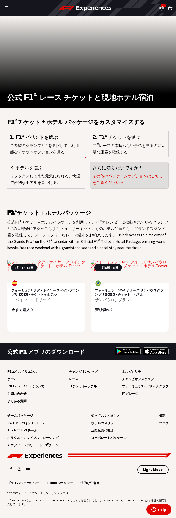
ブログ (164, 423)
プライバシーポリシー (23, 482)
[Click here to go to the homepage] (85, 8)
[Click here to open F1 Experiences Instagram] (19, 469)
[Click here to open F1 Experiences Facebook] (11, 469)
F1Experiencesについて (25, 386)
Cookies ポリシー (60, 482)
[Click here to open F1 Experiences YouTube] (28, 469)
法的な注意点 (90, 482)
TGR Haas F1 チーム (22, 430)
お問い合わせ (17, 393)
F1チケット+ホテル (83, 386)
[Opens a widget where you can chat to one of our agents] (158, 510)
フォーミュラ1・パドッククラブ (145, 386)
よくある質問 (17, 400)
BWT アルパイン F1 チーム (26, 423)
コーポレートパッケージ (108, 437)
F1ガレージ (130, 393)
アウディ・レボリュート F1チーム (32, 445)
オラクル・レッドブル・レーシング (33, 437)
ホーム (12, 378)
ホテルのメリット (104, 423)
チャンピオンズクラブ (138, 378)
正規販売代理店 (102, 430)
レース (73, 378)
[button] (163, 8)
